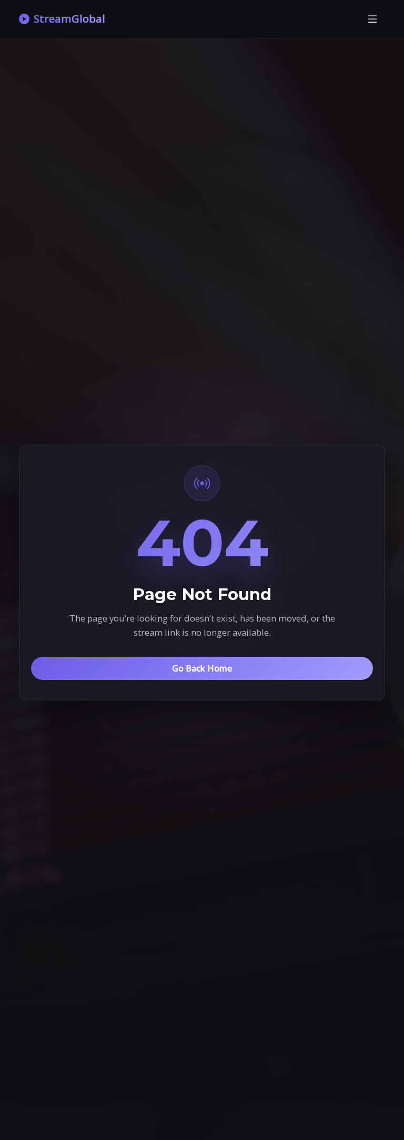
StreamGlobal (69, 19)
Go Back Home (202, 668)
